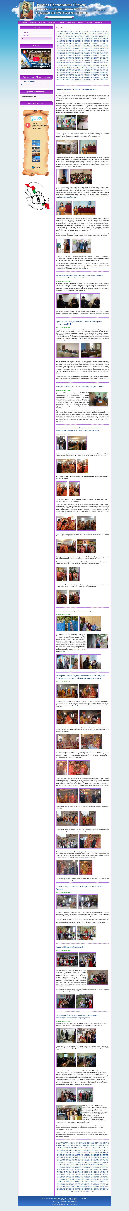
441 (101, 60)
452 (73, 62)
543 (71, 69)
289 (69, 50)
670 (98, 77)
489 (105, 64)
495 (67, 65)
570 (80, 70)
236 (105, 45)
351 (105, 53)
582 (107, 70)
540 (64, 69)
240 (62, 47)
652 (58, 77)
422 (58, 60)
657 (69, 77)
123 (58, 38)
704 (86, 81)
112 (85, 36)
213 (105, 43)
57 (93, 33)
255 (96, 47)
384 (76, 57)
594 (82, 72)
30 (103, 31)
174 (69, 42)
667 (92, 77)
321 (89, 52)
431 (78, 60)
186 (96, 42)
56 (92, 33)
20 (87, 31)
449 (67, 62)
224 (78, 45)
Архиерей (51, 22)
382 (71, 57)
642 (87, 76)
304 (103, 50)
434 (85, 60)
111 (83, 36)
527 (87, 67)
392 (94, 57)
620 (89, 74)
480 (85, 64)
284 (58, 50)
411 (85, 59)
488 (103, 64)
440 (98, 60)
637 (76, 76)
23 (92, 31)
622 (94, 74)
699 (75, 81)
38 (63, 33)
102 (63, 36)
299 (92, 50)
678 (64, 79)
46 (76, 33)
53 (87, 33)
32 (106, 31)
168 (107, 40)
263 (62, 48)
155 (78, 40)
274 (87, 48)
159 (87, 40)
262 (60, 48)
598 (92, 72)
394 (98, 57)
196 (67, 43)
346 (94, 53)
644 (92, 76)
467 (107, 62)
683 (76, 79)
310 (64, 52)
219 (67, 45)
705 (88, 81)
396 (103, 57)
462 (96, 62)
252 (89, 47)
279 (98, 48)
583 (58, 72)
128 (69, 38)
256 (98, 47)
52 (85, 33)
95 (101, 35)
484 (94, 64)
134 (82, 38)
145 (107, 38)
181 (85, 42)
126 (64, 38)
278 (96, 48)
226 (82, 45)
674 (107, 77)
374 (105, 55)
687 (85, 79)
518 (67, 67)
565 (69, 70)
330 (58, 53)
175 (71, 42)
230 (92, 45)
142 (101, 38)
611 (69, 74)
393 (96, 57)
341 (82, 53)
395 (101, 57)
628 (107, 74)
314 (73, 52)
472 (67, 64)
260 (107, 47)
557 (103, 69)
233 (98, 45)
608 (62, 74)
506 (92, 65)
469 (60, 64)
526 (85, 67)
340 (80, 53)
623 (96, 74)
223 (76, 45)
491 (58, 65)
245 (73, 47)
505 (89, 65)
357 (67, 55)
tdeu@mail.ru (73, 1201)
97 (105, 35)
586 (64, 72)
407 (76, 59)
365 (85, 55)
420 (105, 59)
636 (73, 76)
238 (58, 47)
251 (87, 47)
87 (89, 35)
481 (87, 64)
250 (85, 47)
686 (82, 79)
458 (87, 62)
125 (62, 38)
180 (82, 42)
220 (69, 45)
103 (65, 36)
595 (85, 72)
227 (85, 45)
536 (107, 67)
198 (71, 43)
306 (107, 50)
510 (101, 65)
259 (105, 47)
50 (82, 33)
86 (87, 35)
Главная (24, 22)
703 (84, 81)
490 (107, 64)
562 (62, 70)
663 (82, 77)
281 (103, 48)
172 (64, 42)
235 (103, 45)
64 (105, 33)
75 (69, 35)
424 (62, 60)
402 (64, 59)
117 (96, 36)
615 (78, 74)
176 (73, 42)
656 (67, 77)
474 (71, 64)
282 (105, 48)
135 (85, 38)
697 (107, 79)
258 (103, 47)
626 (103, 74)
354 (60, 55)
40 (66, 33)
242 (67, 47)
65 (106, 33)
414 (91, 59)
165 (101, 40)
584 (60, 72)
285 (60, 50)
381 (69, 57)
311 (67, 52)
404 (69, 59)
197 (69, 43)
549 (85, 69)
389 (87, 57)
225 (80, 45)
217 (62, 45)
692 (96, 79)
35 (58, 33)
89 (92, 35)
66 (108, 33)
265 (67, 48)
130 (73, 38)
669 (96, 77)
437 (92, 60)
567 (73, 70)
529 (92, 67)
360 (73, 55)
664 (85, 77)
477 (78, 64)
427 (69, 60)
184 (92, 42)
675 (58, 79)
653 (60, 77)
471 (64, 64)
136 (87, 38)
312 (69, 52)
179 (80, 42)
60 (98, 33)
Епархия (61, 22)
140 (96, 38)
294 (80, 50)
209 (96, 43)
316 (78, 52)
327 (103, 52)
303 (101, 50)
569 (78, 70)
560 (58, 70)
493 (62, 65)
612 (71, 74)
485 (96, 64)
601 (98, 72)
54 (89, 33)
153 (73, 40)
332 (62, 53)
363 (80, 55)
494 (64, 65)
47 (77, 33)
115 (91, 36)
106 (72, 36)
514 (58, 67)
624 (98, 74)
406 (73, 59)
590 (73, 72)
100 (58, 36)
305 (105, 50)
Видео (80, 22)
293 (78, 50)
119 (100, 36)
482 (89, 64)
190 (105, 42)
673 (105, 77)
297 (87, 50)
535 (105, 67)
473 (69, 64)
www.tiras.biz (67, 1203)
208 (94, 43)
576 (94, 70)
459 (89, 62)
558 (105, 69)
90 (93, 35)
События (25, 36)
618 (85, 74)
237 (107, 45)
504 (87, 65)
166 (103, 40)
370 (96, 55)
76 (71, 35)
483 (92, 64)
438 (94, 60)
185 (94, 42)
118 (98, 36)
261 (58, 48)
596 (87, 72)
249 (82, 47)
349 (101, 53)
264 (64, 48)
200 (76, 43)
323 (94, 52)
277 (94, 48)
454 (78, 62)
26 (97, 31)
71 (63, 35)
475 (73, 64)
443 (105, 60)
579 (101, 70)
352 (107, 53)
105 (69, 36)
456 (82, 62)
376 (58, 57)
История (42, 22)
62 (101, 33)
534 (103, 67)
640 (82, 76)
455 (80, 62)
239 (60, 47)
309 (62, 52)
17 (82, 31)
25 (95, 31)
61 (100, 33)
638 (78, 76)
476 (76, 64)
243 (69, 47)
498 (73, 65)
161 (92, 40)
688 (87, 79)
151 (69, 40)
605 (107, 72)
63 (103, 33)
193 (60, 43)
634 (69, 76)
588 (69, 72)
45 (74, 33)
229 (89, 45)
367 (89, 55)
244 (71, 47)
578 (98, 70)
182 (87, 42)
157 (82, 40)
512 (105, 65)
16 (81, 31)
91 (95, 35)
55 (90, 33)
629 (58, 76)
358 (69, 55)
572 (85, 70)
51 (84, 33)
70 (61, 35)
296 (85, 50)
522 (76, 67)
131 (76, 38)
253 (92, 47)
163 (96, 40)
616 (80, 74)
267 (71, 48)
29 (101, 31)
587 (67, 72)
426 (67, 60)
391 (92, 57)
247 (78, 47)
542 (69, 69)
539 (62, 69)
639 (80, 76)
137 (89, 38)
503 (85, 65)
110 (81, 36)
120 (102, 36)
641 (85, 76)
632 (64, 76)
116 (94, 36)
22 (90, 31)
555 (98, 69)
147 (60, 40)
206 (89, 43)
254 (94, 47)
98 (106, 35)
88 (90, 35)
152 (71, 40)
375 (107, 55)
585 (62, 72)
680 (69, 79)
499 (76, 65)
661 (78, 77)
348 (98, 53)
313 (71, 52)
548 (82, 69)
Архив (24, 39)
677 (62, 79)
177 (76, 42)
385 (78, 57)
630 (60, 76)
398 (107, 57)
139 (94, 38)
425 (64, 60)
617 (82, 74)
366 (87, 55)
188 (101, 42)
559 (107, 69)
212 (103, 43)
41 (68, 33)
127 (67, 38)
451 (71, 62)
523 (78, 67)
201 (78, 43)
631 (62, 76)
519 (69, 67)
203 (82, 43)
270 (78, 48)
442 (103, 60)
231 (94, 45)
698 (72, 81)
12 (74, 31)
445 (58, 62)
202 (80, 43)
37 (61, 33)
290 (71, 50)
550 (87, 69)
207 (92, 43)
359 (71, 55)
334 (67, 53)
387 (82, 57)
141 (98, 38)
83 (82, 35)
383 (73, 57)
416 (96, 59)
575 (92, 70)
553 (94, 69)
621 (91, 74)
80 (77, 35)
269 (76, 48)
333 (64, 53)
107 (74, 36)
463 (98, 62)
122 (107, 36)
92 (97, 35)
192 (58, 43)
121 (105, 36)
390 (89, 57)
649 (103, 76)
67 (56, 35)
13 (76, 31)
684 (78, 79)
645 (94, 76)
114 (89, 36)
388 (85, 57)
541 (67, 69)
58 (95, 33)
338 (76, 53)
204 (85, 43)
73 (66, 35)
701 (79, 81)
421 (107, 59)
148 (62, 40)
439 (96, 60)
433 (82, 60)
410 (82, 59)
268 (73, 48)
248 (80, 47)
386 (80, 57)
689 (89, 79)
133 (80, 38)
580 (103, 70)
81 (79, 35)
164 (98, 40)
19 (85, 31)
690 (92, 79)
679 (67, 79)
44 (72, 33)
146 (58, 40)
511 (103, 65)
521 (73, 67)
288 (67, 50)
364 (82, 55)
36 (60, 33)
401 (62, 59)
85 (85, 35)
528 (89, 67)
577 (96, 70)
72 (64, 35)
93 (98, 35)
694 (101, 79)
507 (94, 65)
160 (89, 40)
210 (98, 43)
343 (87, 53)
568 (76, 70)
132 (78, 38)
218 (64, 45)
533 (101, 67)
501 (80, 65)
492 (60, 65)
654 (62, 77)
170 (60, 42)
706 (90, 81)
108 (76, 36)
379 (64, 57)
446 (60, 62)
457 (85, 62)
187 (98, 42)
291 (73, 50)
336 (71, 53)
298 (89, 50)
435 (87, 60)
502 (82, 65)
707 (93, 81)
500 (78, 65)
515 (60, 67)
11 (73, 31)
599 (94, 72)
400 (60, 59)
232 (96, 45)
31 (105, 31)
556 (101, 69)
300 (94, 50)
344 (89, 53)
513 (107, 65)
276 (92, 48)
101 (60, 36)
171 (62, 42)
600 (96, 72)
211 (101, 43)
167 (105, 40)
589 (71, 72)
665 (87, 77)
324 (96, 52)
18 (84, 31)
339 (78, 53)
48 (79, 33)
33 (108, 31)
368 (92, 55)
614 (76, 74)
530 (94, 67)
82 (80, 35)
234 (101, 45)
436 (89, 60)
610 (67, 74)
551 (89, 69)
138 (92, 38)
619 (87, 74)
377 (60, 57)
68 (58, 35)
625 (101, 74)
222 (73, 45)
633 (67, 76)
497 (71, 65)
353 (58, 55)
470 (62, 64)
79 (76, 35)
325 (98, 52)
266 (69, 48)
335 (69, 53)
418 (101, 59)
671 (101, 77)
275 (89, 48)
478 (80, 64)
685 (80, 79)
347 (96, 53)
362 (78, 55)
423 (60, 60)
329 (107, 52)
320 (87, 52)
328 (105, 52)
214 (107, 43)
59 (97, 33)
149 (64, 40)
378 (62, 57)
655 (64, 77)
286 (62, 50)
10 (71, 31)
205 (87, 43)
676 (60, 79)
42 (69, 33)
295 (82, 50)
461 (94, 62)
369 (94, 55)
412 (87, 59)
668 (94, 77)
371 (98, 55)
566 (71, 70)
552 (92, 69)
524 (80, 67)
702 (81, 81)
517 (64, 67)
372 (101, 55)
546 (78, 69)
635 (71, 76)
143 (103, 38)
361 (76, 55)
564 (67, 70)
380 (67, 57)
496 (69, 65)
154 (76, 40)
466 (105, 62)
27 (98, 31)
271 (80, 48)
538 (60, 69)
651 (107, 76)
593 (80, 72)
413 (89, 59)
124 (60, 38)
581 (105, 70)
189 (103, 42)
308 (60, 52)
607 (60, 74)
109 (78, 36)
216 (60, 45)
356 (64, 55)
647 (98, 76)
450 (69, 62)
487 (101, 64)
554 (96, 69)
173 (67, 42)
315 (76, 52)
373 (103, 55)
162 (94, 40)
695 (103, 79)
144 (105, 38)
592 (78, 72)
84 (84, 35)
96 (103, 35)
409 (80, 59)
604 (105, 72)
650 (105, 76)
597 (89, 72)
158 (85, 40)
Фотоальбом (70, 22)
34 (56, 33)
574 (89, 70)
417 (98, 59)
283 (107, 48)
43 (71, 33)
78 (74, 35)
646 (96, 76)
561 (60, 70)
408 (78, 59)
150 (67, 40)
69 (60, 35)
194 (62, 43)
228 (87, 45)
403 (67, 59)
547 (80, 69)
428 (71, 60)
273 (85, 48)
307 (58, 52)
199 (73, 43)
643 (89, 76)
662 (80, 77)
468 (58, 64)
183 (89, 42)
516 (62, 67)
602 (101, 72)
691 (94, 79)
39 (64, 33)
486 (98, 64)
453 (76, 62)
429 (73, 60)
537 (58, 69)
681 (71, 79)
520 (71, 67)
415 (94, 59)
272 (82, 48)
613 (73, 74)
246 (76, 47)
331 (60, 53)
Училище (89, 22)
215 (58, 45)
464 (101, 62)
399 (58, 59)
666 (89, 77)
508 (96, 65)
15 (79, 31)
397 (105, 57)
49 (80, 33)
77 (72, 35)
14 (77, 31)
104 (67, 36)
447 (62, 62)
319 (85, 52)
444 (107, 60)
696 (105, 79)
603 (103, 72)
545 (76, 69)
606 (58, 74)
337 (73, 53)
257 (101, 47)
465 (103, 62)
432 (80, 60)
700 (77, 81)
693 (98, 79)
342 (85, 53)
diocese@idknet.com (62, 1201)
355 (62, 55)
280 (101, 48)
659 (73, 77)
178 (78, 42)
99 (108, 35)
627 (105, 74)
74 (68, 35)
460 (92, 62)
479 (82, 64)
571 (82, 70)
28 (100, 31)
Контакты (98, 22)
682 (73, 79)
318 (82, 52)
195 (64, 43)
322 (91, 52)
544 (73, 69)
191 (107, 42)
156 (80, 40)
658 (71, 77)
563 (64, 70)
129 (71, 38)
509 (98, 65)
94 (100, 35)
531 (96, 67)
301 (96, 50)
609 (64, 74)
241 (64, 47)
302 (98, 50)
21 (89, 31)
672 (103, 77)
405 (71, 59)
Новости (32, 22)
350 (103, 53)
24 (93, 31)
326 (101, 52)
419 (103, 59)
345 (92, 53)
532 (98, 67)
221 (71, 45)
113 (87, 36)
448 (64, 62)
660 (76, 77)
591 (76, 72)
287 (64, 50)
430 (76, 60)
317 (80, 52)
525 (82, 67)
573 (87, 70)
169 (58, 42)
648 (101, 76)
